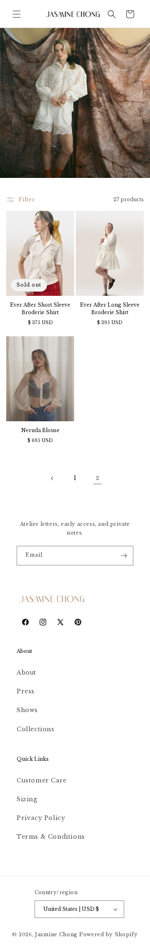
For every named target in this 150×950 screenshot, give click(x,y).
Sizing (27, 799)
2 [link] (98, 478)
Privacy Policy (41, 818)
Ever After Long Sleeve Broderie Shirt (110, 308)
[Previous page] (52, 478)
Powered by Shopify (108, 934)
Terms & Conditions (51, 836)
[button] (17, 14)
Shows (27, 710)
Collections (36, 729)
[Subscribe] (124, 555)
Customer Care (42, 780)
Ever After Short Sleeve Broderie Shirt (40, 308)
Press (26, 691)
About (26, 672)
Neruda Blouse (40, 430)
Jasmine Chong (56, 934)
